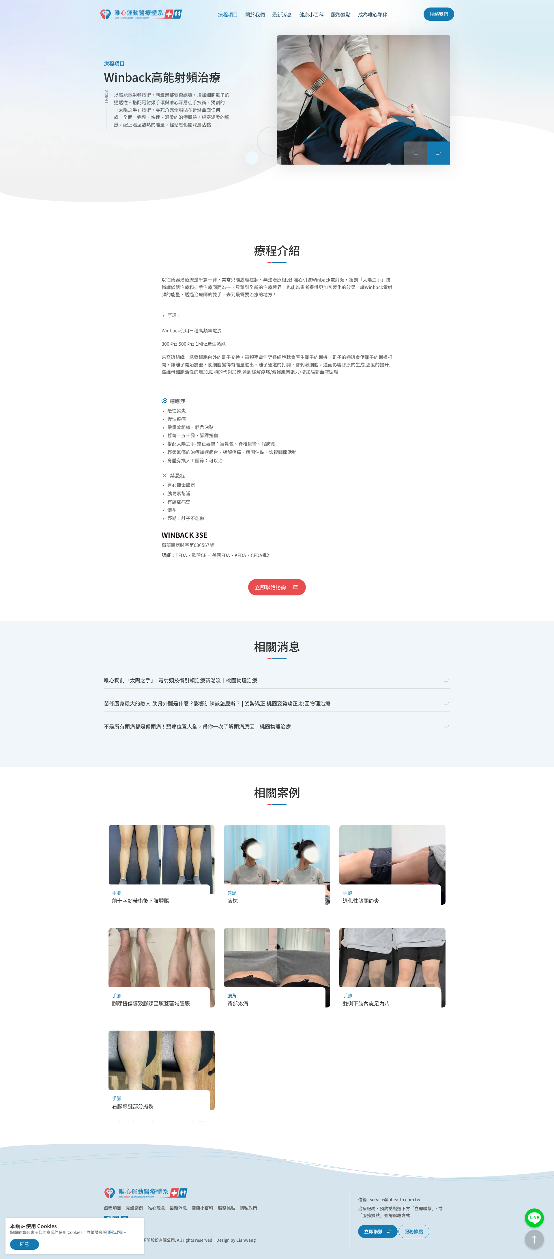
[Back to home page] (146, 1193)
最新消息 (282, 14)
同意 (24, 1244)
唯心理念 (156, 1208)
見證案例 (134, 1208)
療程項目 (112, 1208)
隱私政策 (248, 1208)
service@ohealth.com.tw (395, 1199)
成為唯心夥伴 (373, 14)
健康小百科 (202, 1208)
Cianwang (246, 1240)
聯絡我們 (439, 13)
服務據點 (341, 14)
